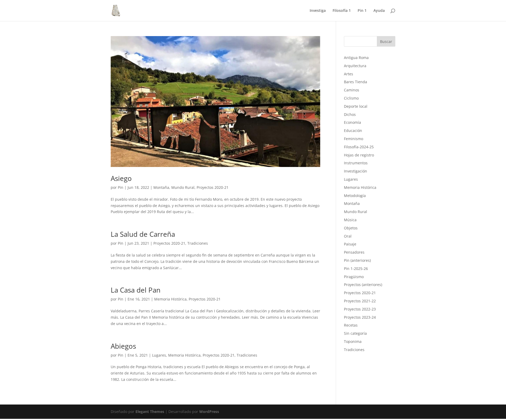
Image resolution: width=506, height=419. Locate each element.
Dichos (350, 114)
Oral (348, 236)
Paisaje (350, 244)
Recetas (351, 325)
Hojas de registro (359, 154)
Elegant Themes (149, 411)
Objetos (351, 227)
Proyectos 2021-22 (360, 300)
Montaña (161, 187)
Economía (352, 122)
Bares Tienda (355, 81)
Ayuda (379, 11)
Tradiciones (197, 243)
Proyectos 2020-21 (212, 187)
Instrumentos (356, 162)
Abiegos (123, 346)
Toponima (353, 341)
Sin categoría (355, 333)
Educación (353, 130)
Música (350, 219)
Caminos (351, 89)
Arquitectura (355, 65)
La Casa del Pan (135, 290)
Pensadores (354, 252)
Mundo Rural (182, 187)
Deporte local (355, 106)
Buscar (386, 41)
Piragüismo (354, 276)
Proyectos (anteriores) (363, 284)
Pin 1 (362, 11)
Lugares (159, 355)
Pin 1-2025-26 (356, 268)
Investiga (318, 11)
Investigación (355, 171)
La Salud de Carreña (143, 234)
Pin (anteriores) (357, 260)
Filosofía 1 (342, 11)
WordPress (209, 411)
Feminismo (353, 138)
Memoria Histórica (170, 299)
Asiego (121, 178)
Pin (120, 187)
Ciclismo (351, 98)
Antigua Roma (356, 57)
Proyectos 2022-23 (360, 309)
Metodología (355, 195)
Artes (348, 73)
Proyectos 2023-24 (360, 317)
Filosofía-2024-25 (359, 146)
